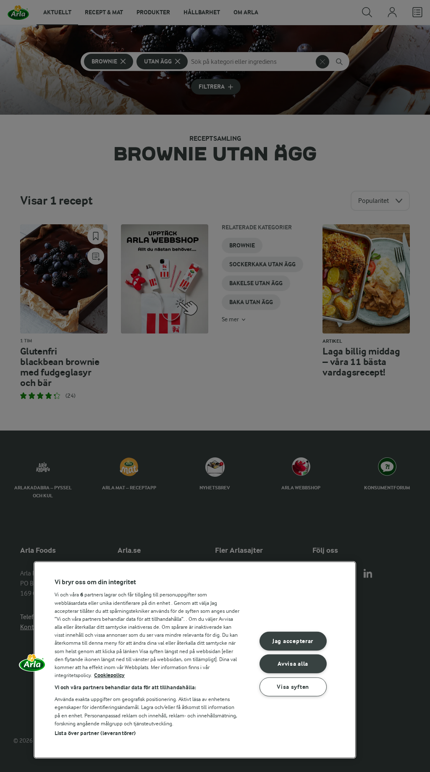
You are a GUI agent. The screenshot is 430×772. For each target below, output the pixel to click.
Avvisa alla (293, 663)
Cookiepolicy (109, 675)
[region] (195, 660)
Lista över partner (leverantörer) (95, 733)
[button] (32, 665)
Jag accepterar (293, 641)
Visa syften (293, 687)
